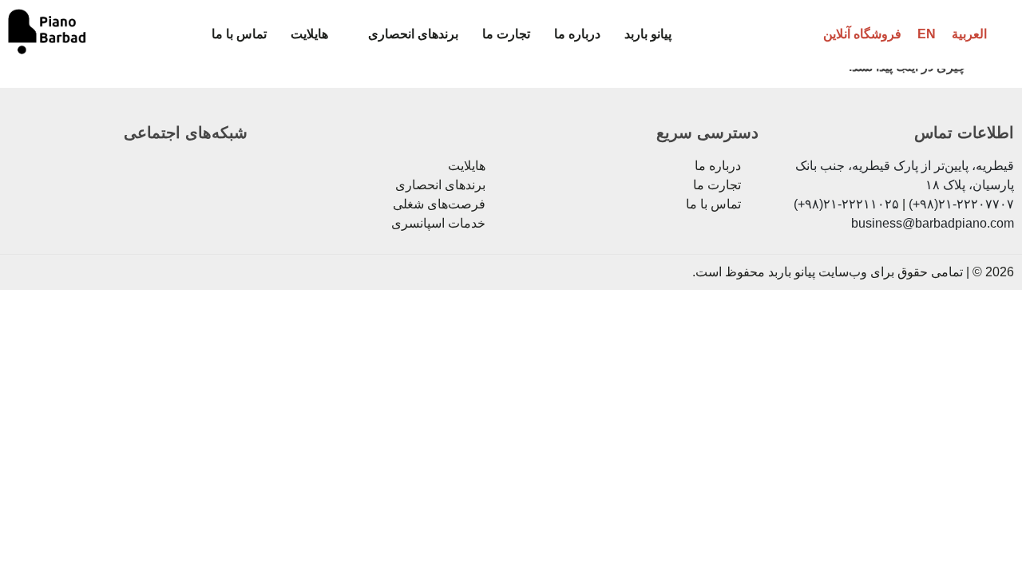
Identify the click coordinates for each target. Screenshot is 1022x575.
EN (926, 34)
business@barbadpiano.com (932, 223)
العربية (969, 34)
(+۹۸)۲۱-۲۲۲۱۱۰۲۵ (846, 204)
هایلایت (309, 34)
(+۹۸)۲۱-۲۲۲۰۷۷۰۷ (961, 204)
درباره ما (577, 34)
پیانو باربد (647, 34)
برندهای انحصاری (413, 34)
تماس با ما (239, 34)
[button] (405, 34)
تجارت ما (506, 34)
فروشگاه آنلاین (862, 34)
